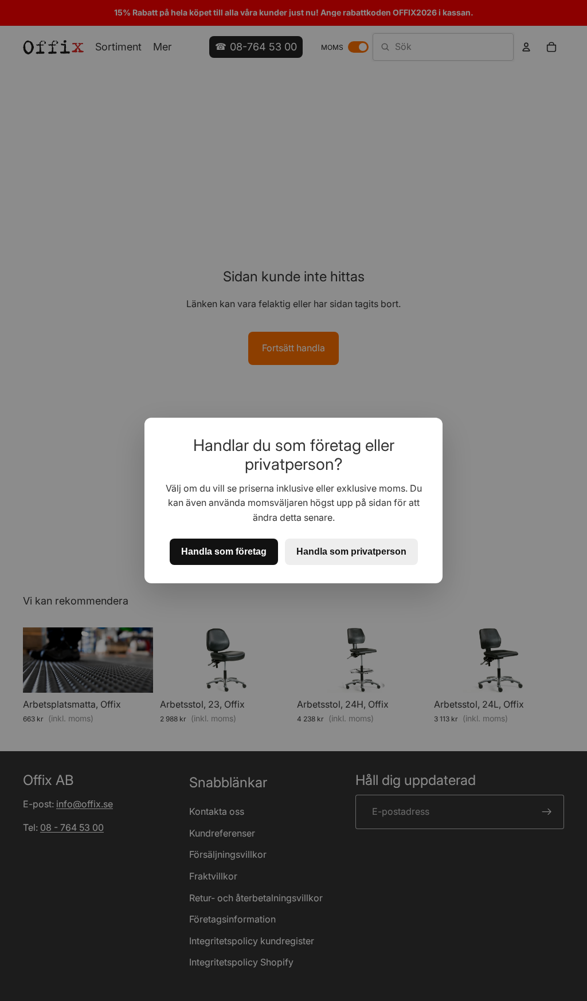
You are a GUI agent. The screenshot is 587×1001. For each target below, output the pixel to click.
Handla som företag (224, 551)
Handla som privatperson (351, 551)
